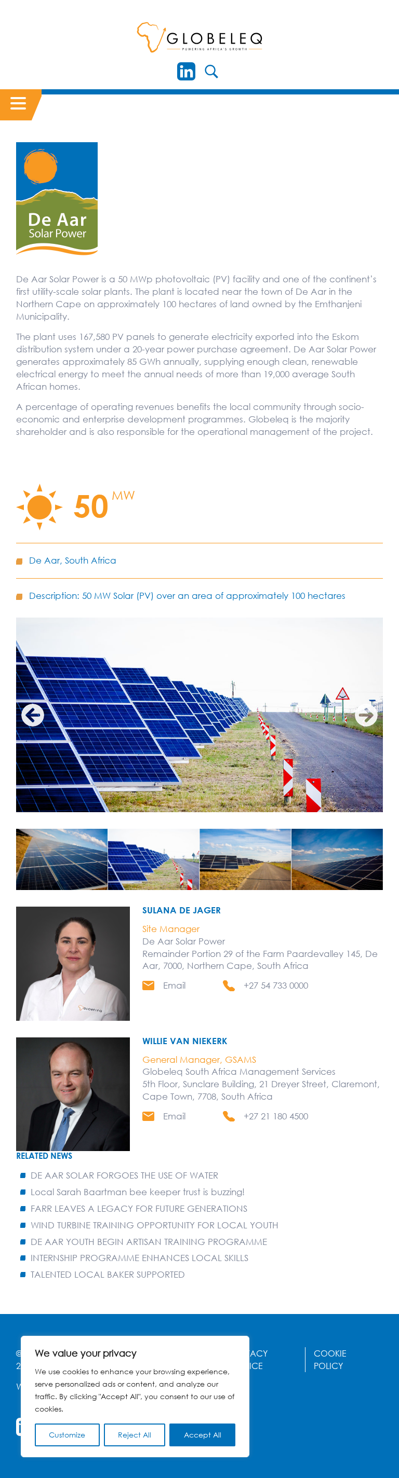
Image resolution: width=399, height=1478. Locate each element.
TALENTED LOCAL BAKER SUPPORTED (108, 1274)
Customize (67, 1434)
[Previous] (32, 715)
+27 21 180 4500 (276, 1116)
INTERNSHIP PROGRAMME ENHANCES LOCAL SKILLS (139, 1257)
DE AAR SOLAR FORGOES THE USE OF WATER (124, 1175)
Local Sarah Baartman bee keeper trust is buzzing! (138, 1191)
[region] (135, 1396)
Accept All (202, 1434)
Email (174, 985)
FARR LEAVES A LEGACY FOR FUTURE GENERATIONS (139, 1208)
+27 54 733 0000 (276, 985)
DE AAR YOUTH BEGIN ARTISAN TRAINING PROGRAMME (149, 1241)
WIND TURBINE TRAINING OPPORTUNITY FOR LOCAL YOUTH (154, 1225)
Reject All (134, 1434)
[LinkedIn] (186, 71)
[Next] (366, 715)
